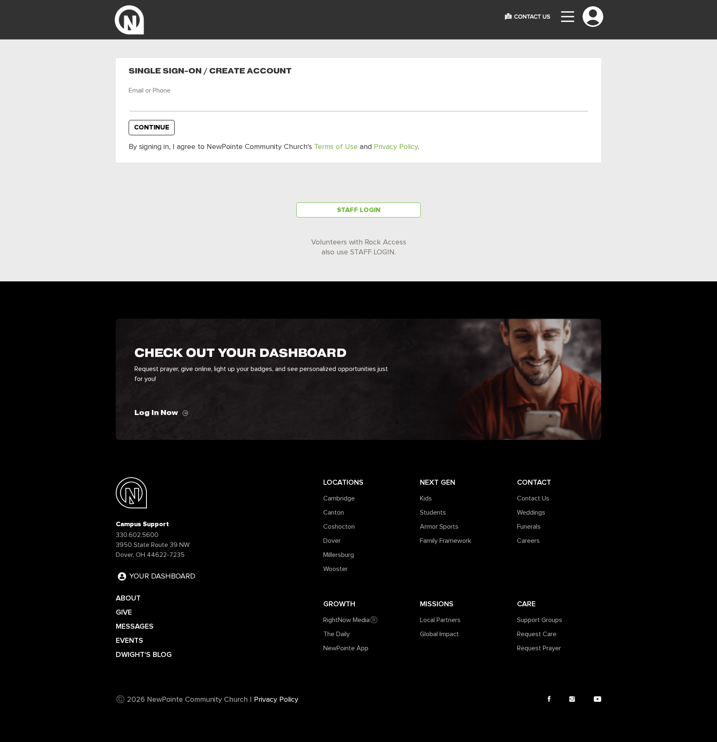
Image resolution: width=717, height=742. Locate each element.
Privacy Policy (396, 147)
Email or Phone (150, 90)
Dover (332, 540)
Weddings (531, 512)
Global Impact (439, 634)
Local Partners (440, 620)
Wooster (335, 569)
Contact (534, 482)
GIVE (124, 612)
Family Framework (445, 540)
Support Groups (539, 620)
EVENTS (129, 640)
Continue (151, 127)
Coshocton (339, 526)
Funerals (529, 526)
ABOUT (128, 598)
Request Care (536, 634)
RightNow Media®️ (350, 620)
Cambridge (339, 498)
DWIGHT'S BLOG (144, 654)
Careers (528, 540)
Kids (426, 498)
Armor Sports (439, 526)
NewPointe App (345, 648)
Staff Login (358, 210)
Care (526, 603)
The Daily (336, 634)
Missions (437, 603)
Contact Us (533, 498)
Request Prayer (539, 648)
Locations (343, 482)
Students (433, 512)
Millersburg (338, 555)
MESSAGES (135, 626)
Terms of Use (336, 147)
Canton (333, 512)
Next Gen (437, 482)
